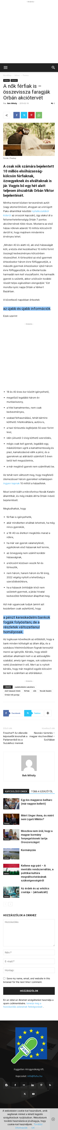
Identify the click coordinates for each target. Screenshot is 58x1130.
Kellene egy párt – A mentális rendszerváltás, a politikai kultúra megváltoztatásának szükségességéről (37, 873)
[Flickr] (24, 1085)
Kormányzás (28, 850)
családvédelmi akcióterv (25, 687)
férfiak (26, 691)
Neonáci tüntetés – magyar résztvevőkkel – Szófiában (42, 736)
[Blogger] (6, 1085)
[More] (48, 713)
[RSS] (50, 1085)
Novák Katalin (46, 691)
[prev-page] (5, 904)
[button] (5, 67)
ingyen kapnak (11, 483)
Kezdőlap (7, 75)
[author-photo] (29, 771)
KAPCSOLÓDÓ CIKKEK (16, 791)
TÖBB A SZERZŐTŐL (42, 791)
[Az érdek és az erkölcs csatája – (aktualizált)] (11, 892)
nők (34, 691)
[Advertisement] (29, 32)
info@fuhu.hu (34, 1076)
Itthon (17, 75)
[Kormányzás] (11, 853)
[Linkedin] (32, 1085)
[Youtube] (33, 1094)
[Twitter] (24, 115)
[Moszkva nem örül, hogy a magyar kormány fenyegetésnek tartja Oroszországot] (11, 834)
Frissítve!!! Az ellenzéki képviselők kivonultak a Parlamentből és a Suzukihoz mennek (15, 738)
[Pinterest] (31, 115)
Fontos (26, 75)
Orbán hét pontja (12, 694)
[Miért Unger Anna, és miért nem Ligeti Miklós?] (11, 819)
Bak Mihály (12, 103)
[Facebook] (16, 115)
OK (33, 1127)
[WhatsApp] (39, 115)
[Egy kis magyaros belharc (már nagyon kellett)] (11, 803)
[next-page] (10, 904)
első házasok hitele (12, 691)
